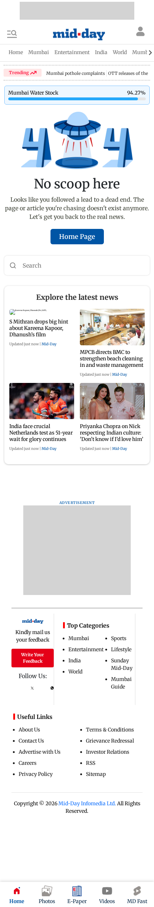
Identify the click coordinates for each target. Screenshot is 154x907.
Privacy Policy (36, 774)
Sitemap (96, 774)
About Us (29, 729)
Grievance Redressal (110, 741)
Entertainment (86, 649)
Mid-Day (49, 344)
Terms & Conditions (110, 729)
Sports (118, 638)
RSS (90, 763)
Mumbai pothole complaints (75, 73)
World (75, 671)
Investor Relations (107, 752)
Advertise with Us (40, 752)
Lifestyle (121, 649)
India (74, 660)
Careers (28, 763)
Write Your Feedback (32, 658)
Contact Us (31, 741)
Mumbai (78, 638)
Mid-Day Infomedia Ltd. (87, 803)
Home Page (77, 236)
